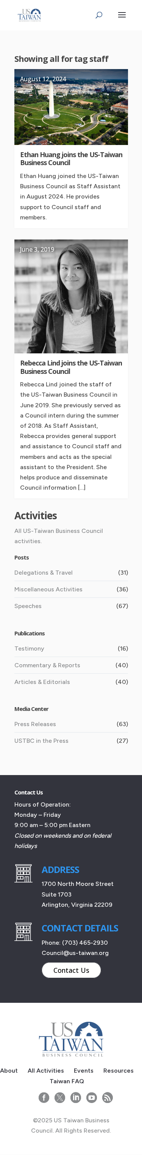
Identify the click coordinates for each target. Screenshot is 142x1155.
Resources (118, 1070)
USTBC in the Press (41, 740)
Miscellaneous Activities (48, 589)
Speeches (28, 606)
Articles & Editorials (42, 681)
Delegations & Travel (43, 572)
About (9, 1070)
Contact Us (71, 970)
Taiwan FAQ (67, 1081)
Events (84, 1070)
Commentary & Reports (47, 665)
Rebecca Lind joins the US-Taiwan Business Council (71, 367)
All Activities (46, 1070)
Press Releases (35, 724)
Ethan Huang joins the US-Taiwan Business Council (71, 158)
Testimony (29, 648)
